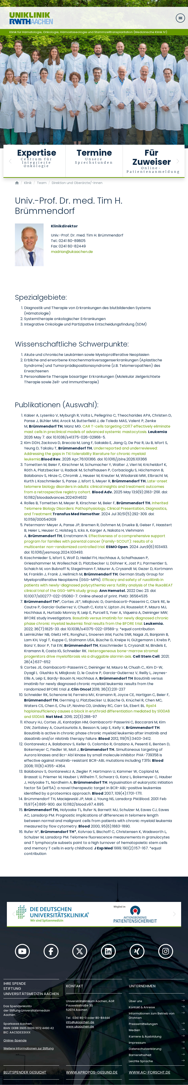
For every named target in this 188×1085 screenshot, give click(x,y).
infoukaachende (80, 1022)
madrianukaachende (72, 251)
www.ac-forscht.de (149, 1072)
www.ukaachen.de (80, 1026)
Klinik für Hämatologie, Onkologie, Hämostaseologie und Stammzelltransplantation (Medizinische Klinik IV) (88, 32)
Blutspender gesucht (24, 1072)
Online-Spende (15, 1040)
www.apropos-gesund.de (92, 1072)
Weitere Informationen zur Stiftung (28, 1048)
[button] (10, 161)
